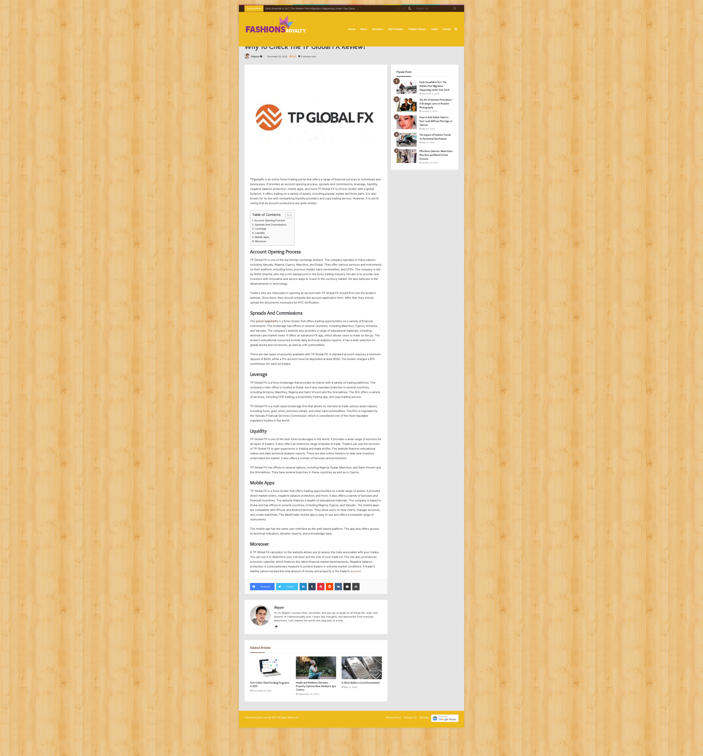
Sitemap (423, 717)
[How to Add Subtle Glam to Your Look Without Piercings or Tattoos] (407, 122)
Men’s (363, 29)
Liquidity (260, 232)
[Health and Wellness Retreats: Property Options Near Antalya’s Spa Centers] (316, 667)
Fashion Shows (417, 29)
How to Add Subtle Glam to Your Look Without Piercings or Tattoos (436, 121)
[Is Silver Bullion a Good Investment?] (362, 667)
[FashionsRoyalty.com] (276, 29)
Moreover (260, 241)
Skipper (255, 56)
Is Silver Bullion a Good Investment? (361, 682)
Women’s (377, 29)
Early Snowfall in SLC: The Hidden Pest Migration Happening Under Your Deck (434, 85)
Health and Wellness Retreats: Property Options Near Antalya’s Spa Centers (316, 686)
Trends (447, 29)
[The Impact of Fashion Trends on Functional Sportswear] (407, 140)
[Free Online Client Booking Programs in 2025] (270, 667)
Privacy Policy (393, 717)
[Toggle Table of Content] (286, 215)
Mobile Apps (262, 237)
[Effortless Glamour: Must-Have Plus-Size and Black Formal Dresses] (407, 156)
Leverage (260, 228)
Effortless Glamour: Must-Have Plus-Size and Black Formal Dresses (435, 154)
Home (351, 29)
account (355, 571)
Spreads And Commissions (270, 224)
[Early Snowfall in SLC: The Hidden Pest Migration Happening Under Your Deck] (407, 87)
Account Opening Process (269, 220)
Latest (434, 29)
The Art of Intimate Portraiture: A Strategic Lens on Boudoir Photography (307, 8)
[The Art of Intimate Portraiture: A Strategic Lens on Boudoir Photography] (407, 105)
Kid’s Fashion (395, 29)
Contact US (410, 717)
